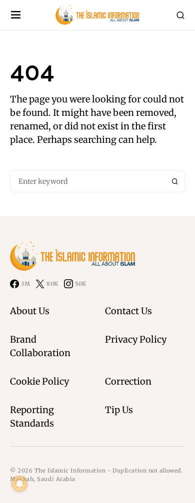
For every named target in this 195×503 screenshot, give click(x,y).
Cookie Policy (39, 381)
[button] (16, 15)
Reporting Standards (32, 416)
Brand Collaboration (40, 346)
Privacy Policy (135, 339)
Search (175, 181)
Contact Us (128, 311)
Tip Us (119, 410)
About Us (30, 311)
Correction (128, 381)
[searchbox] (88, 181)
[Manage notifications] (20, 484)
